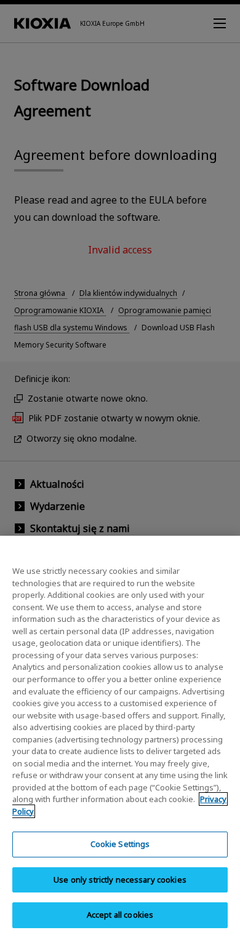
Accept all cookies (120, 914)
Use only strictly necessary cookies (120, 879)
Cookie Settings (120, 843)
